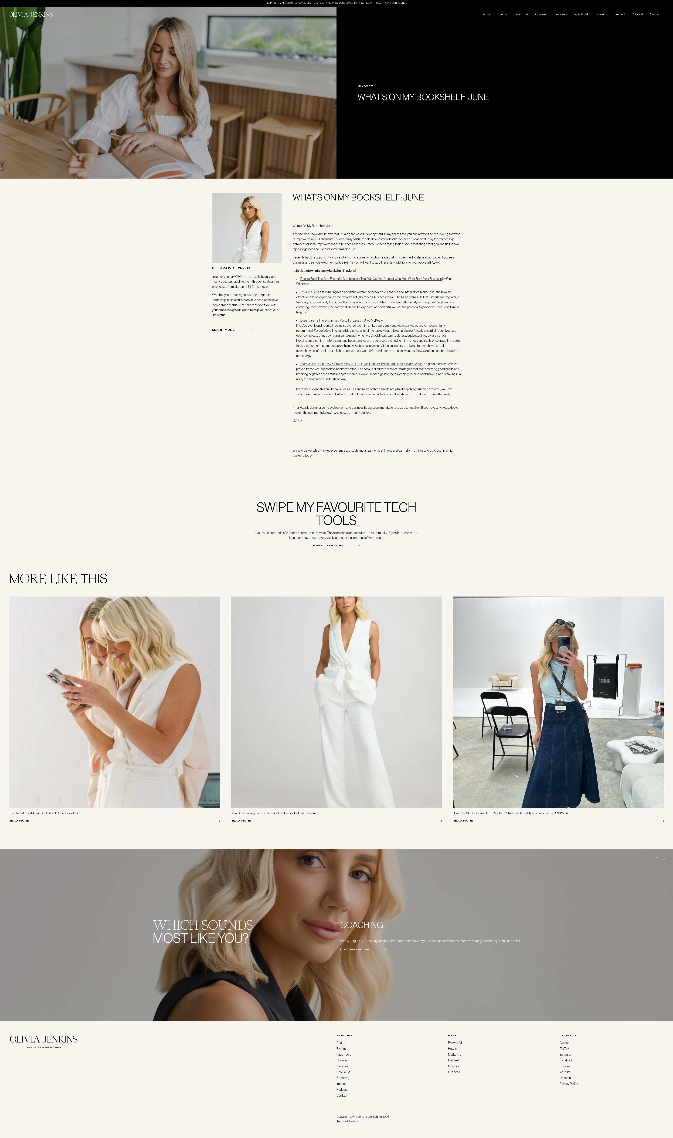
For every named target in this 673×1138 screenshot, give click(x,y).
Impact (341, 1084)
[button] (560, 14)
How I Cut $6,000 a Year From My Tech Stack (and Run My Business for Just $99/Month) (512, 813)
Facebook (566, 1060)
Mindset (453, 1060)
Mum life (454, 1066)
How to (453, 1049)
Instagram (566, 1054)
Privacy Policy (569, 1084)
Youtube (565, 1072)
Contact (341, 1095)
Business (454, 1072)
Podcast (342, 1089)
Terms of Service (347, 1121)
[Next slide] (664, 858)
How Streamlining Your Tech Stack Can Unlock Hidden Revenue (274, 813)
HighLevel (391, 450)
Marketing (455, 1054)
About (340, 1043)
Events (341, 1049)
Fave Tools (343, 1054)
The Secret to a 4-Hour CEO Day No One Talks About (44, 813)
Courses (342, 1060)
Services (342, 1066)
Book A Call (344, 1072)
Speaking (342, 1078)
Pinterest (566, 1066)
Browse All (455, 1043)
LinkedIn (565, 1078)
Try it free (417, 450)
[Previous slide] (657, 858)
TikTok (564, 1049)
